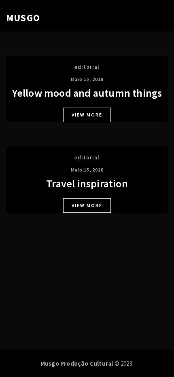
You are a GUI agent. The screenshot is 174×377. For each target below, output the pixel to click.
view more (87, 115)
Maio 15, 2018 (87, 79)
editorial (87, 67)
